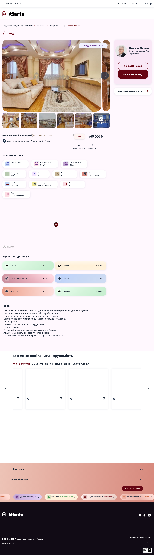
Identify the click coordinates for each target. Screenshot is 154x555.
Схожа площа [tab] (81, 363)
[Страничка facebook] (144, 516)
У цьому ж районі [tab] (42, 363)
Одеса (47, 141)
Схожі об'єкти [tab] (21, 363)
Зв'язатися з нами (132, 488)
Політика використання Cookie (140, 543)
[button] (56, 224)
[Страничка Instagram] (150, 4)
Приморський (36, 141)
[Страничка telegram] (139, 516)
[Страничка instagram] (149, 516)
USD (79, 137)
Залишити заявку (133, 74)
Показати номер (133, 66)
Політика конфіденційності (139, 538)
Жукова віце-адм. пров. (18, 141)
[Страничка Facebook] (148, 4)
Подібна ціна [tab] (62, 363)
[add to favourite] (118, 4)
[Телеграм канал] (146, 4)
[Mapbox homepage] (8, 246)
